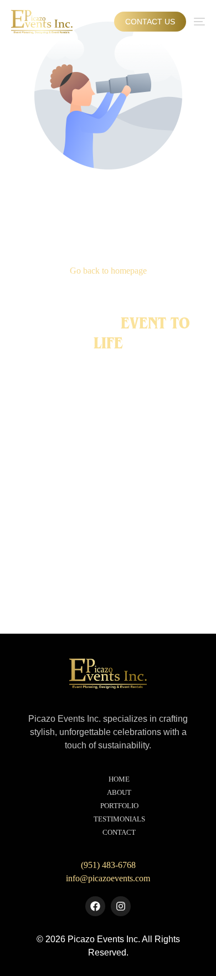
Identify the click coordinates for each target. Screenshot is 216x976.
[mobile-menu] (198, 21)
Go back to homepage (108, 270)
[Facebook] (95, 906)
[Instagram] (121, 906)
